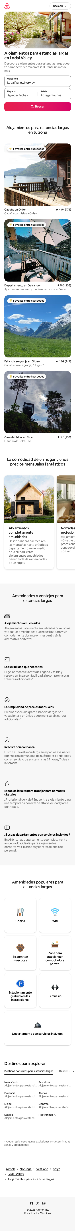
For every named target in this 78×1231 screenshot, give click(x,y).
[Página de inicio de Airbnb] (7, 6)
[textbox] (21, 95)
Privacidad (30, 1213)
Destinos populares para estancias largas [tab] (28, 1071)
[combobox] (37, 83)
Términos (45, 1213)
